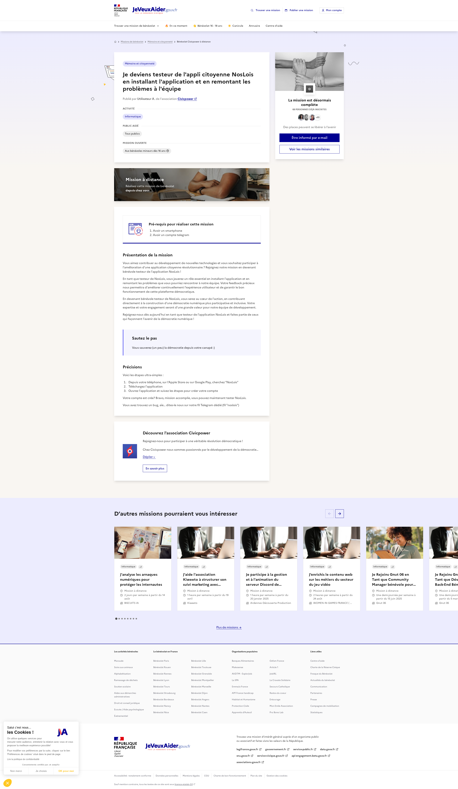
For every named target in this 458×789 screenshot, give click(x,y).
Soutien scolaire (122, 686)
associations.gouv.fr (249, 762)
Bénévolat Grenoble (201, 673)
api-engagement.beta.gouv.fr (309, 756)
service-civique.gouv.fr (270, 756)
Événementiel (121, 716)
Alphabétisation (122, 673)
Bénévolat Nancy (162, 706)
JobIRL (273, 673)
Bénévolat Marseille (201, 686)
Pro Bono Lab (276, 712)
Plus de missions (227, 627)
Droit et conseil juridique (127, 703)
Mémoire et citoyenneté (160, 41)
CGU (206, 775)
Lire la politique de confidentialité (23, 759)
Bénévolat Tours (161, 686)
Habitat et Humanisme (243, 699)
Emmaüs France (240, 686)
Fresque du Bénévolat (321, 673)
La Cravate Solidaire (280, 680)
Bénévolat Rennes (162, 673)
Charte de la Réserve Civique (325, 667)
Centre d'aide (317, 661)
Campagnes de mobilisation (324, 706)
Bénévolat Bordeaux (163, 699)
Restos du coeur (278, 693)
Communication (318, 686)
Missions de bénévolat (132, 41)
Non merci (16, 770)
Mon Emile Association (281, 706)
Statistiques (316, 712)
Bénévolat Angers (200, 699)
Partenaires (316, 693)
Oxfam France (277, 661)
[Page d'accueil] (155, 10)
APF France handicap (243, 693)
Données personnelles (167, 775)
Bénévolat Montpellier (202, 680)
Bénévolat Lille (198, 661)
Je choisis (41, 770)
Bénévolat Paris (161, 661)
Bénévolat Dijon (199, 693)
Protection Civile (240, 706)
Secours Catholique (280, 686)
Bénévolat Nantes (200, 706)
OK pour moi (66, 770)
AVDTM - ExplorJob (242, 673)
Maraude (118, 661)
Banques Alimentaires (243, 661)
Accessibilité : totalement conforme (132, 775)
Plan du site (256, 775)
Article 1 (274, 667)
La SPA (235, 680)
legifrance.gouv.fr (247, 749)
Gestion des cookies (277, 775)
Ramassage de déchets (126, 680)
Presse (313, 699)
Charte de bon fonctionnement (230, 775)
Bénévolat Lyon (161, 680)
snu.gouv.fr (243, 756)
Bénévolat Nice (161, 712)
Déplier (148, 457)
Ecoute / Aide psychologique (129, 709)
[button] (7, 783)
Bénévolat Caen (199, 712)
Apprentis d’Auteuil (242, 712)
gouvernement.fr (275, 749)
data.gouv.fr (327, 749)
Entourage (275, 699)
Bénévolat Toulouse (201, 667)
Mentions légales (191, 775)
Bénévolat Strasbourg (164, 693)
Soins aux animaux (123, 667)
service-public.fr (303, 749)
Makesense (237, 667)
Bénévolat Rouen (162, 667)
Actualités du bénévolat (322, 680)
